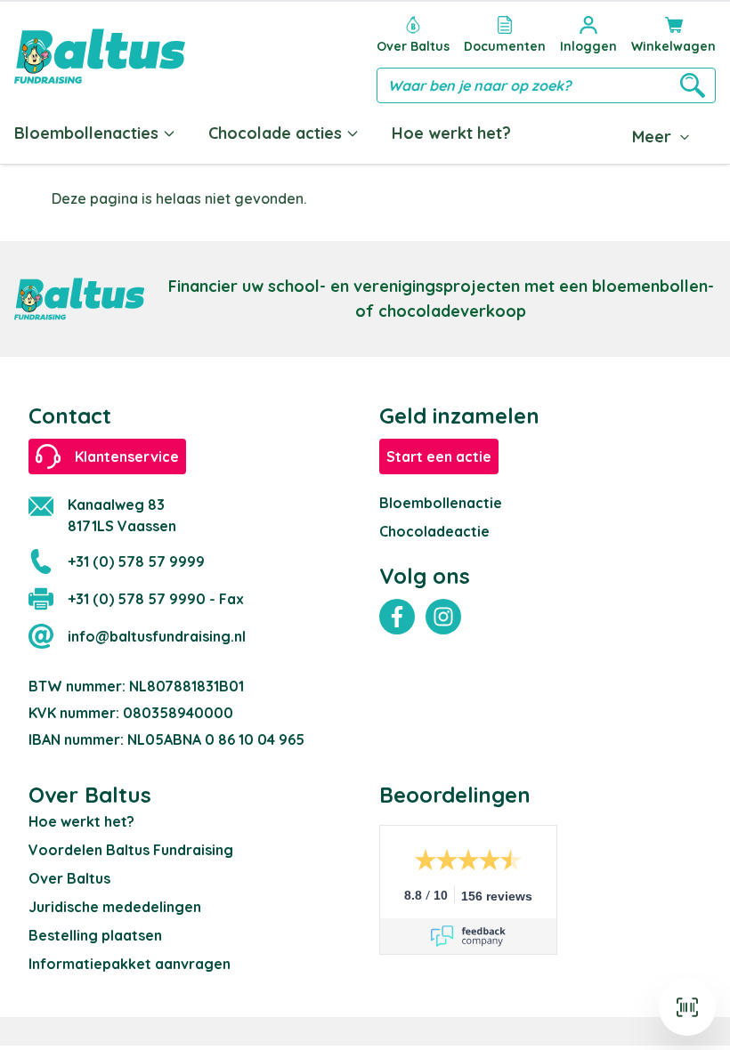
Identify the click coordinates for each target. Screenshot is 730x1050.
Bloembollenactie (440, 503)
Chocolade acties (275, 133)
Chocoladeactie (434, 531)
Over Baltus (69, 878)
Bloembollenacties (86, 133)
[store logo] (99, 56)
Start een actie (438, 456)
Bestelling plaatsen (95, 935)
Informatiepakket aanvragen (129, 964)
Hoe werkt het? (451, 133)
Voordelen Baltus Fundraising (130, 850)
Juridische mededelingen (114, 907)
